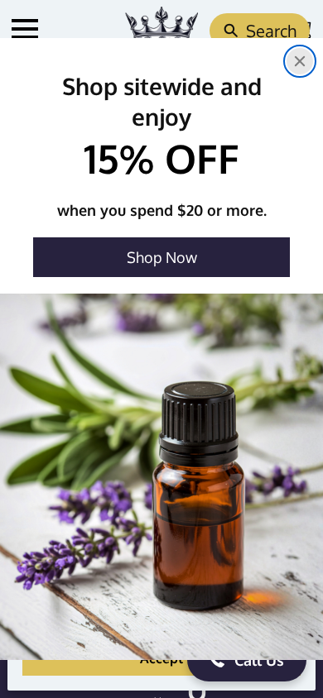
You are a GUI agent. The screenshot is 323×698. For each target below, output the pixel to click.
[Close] (300, 61)
